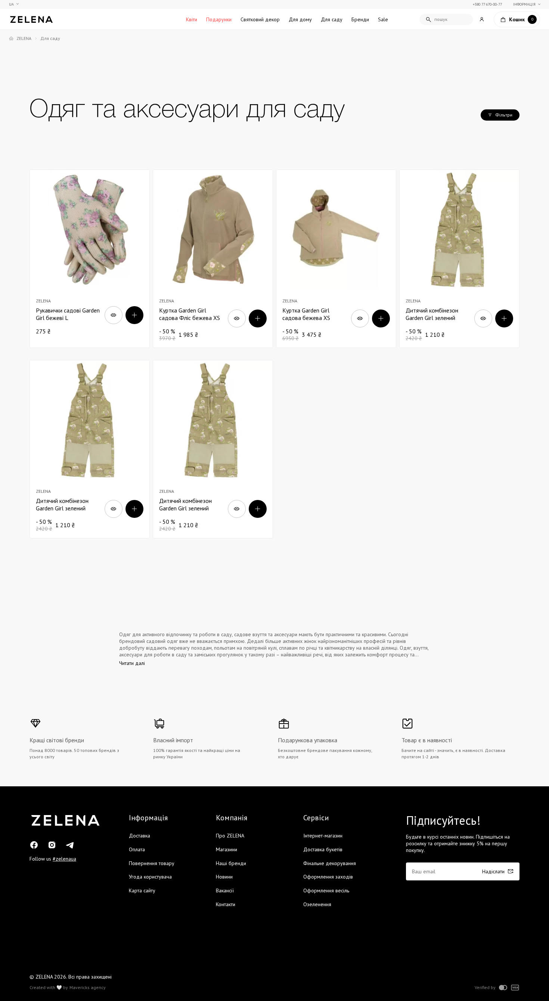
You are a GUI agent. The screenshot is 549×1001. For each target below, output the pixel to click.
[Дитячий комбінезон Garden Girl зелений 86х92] (89, 449)
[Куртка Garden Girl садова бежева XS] (336, 259)
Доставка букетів (322, 849)
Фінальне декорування (329, 863)
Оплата (137, 849)
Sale (383, 19)
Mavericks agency (87, 987)
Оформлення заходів (328, 876)
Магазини (226, 849)
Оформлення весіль (326, 890)
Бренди (360, 19)
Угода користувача (150, 876)
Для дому (300, 19)
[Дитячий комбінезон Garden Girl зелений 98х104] (459, 259)
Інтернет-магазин (322, 835)
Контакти (225, 904)
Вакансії (225, 890)
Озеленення (317, 904)
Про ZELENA (230, 835)
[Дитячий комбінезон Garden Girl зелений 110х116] (213, 449)
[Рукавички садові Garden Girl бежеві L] (89, 259)
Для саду (331, 19)
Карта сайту (142, 890)
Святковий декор (260, 19)
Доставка (139, 835)
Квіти (191, 19)
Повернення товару (151, 863)
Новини (224, 876)
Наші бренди (231, 863)
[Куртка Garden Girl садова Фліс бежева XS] (213, 259)
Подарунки (219, 19)
